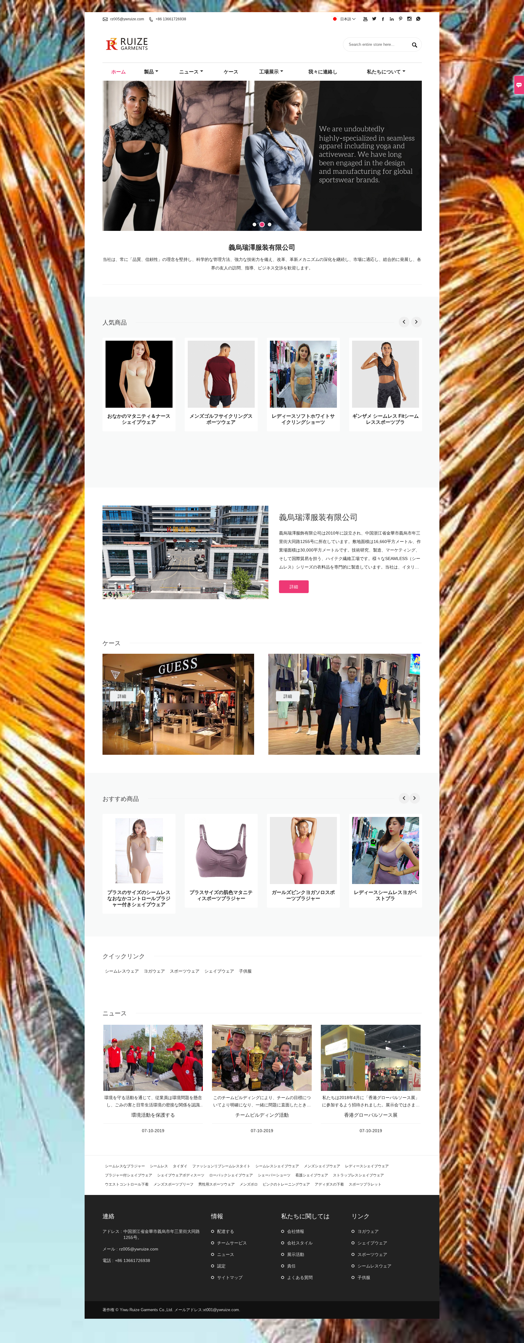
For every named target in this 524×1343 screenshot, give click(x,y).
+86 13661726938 (171, 19)
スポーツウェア (372, 1254)
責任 (291, 1266)
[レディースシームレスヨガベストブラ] (385, 882)
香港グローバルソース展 (371, 1115)
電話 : (107, 1260)
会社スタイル (300, 1242)
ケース (231, 71)
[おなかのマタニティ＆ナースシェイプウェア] (139, 406)
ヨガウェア (368, 1231)
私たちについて (384, 71)
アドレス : (112, 1231)
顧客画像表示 (126, 685)
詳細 (294, 586)
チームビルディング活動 (262, 1115)
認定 (221, 1266)
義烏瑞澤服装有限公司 (318, 517)
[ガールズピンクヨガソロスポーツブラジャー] (303, 882)
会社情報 (295, 1231)
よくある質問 (300, 1277)
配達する (225, 1231)
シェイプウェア (372, 1242)
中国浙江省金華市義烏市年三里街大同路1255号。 (161, 1234)
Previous (112, 157)
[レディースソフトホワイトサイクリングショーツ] (303, 406)
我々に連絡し (323, 71)
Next (413, 157)
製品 (149, 71)
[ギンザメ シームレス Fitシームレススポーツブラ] (385, 406)
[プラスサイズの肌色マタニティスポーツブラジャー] (221, 882)
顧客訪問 (287, 685)
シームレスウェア (374, 1266)
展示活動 (295, 1254)
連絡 (108, 1216)
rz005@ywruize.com (127, 19)
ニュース (189, 71)
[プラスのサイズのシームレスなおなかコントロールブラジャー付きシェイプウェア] (139, 882)
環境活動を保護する (153, 1115)
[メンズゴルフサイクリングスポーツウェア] (221, 406)
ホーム (118, 71)
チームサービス (232, 1242)
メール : (110, 1249)
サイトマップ (230, 1277)
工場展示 (269, 71)
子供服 (364, 1277)
